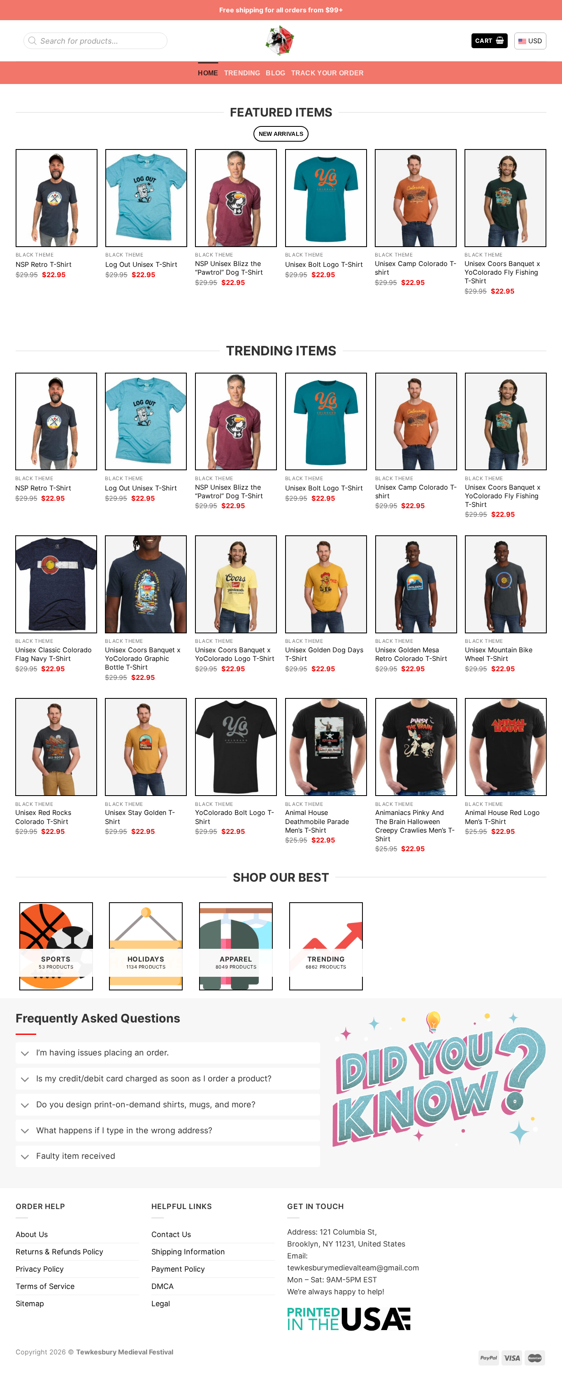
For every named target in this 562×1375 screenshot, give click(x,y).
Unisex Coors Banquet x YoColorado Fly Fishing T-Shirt (502, 272)
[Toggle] (25, 1054)
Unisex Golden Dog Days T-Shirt (324, 654)
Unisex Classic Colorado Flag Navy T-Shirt (53, 654)
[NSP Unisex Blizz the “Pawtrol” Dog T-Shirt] (236, 198)
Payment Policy (178, 1269)
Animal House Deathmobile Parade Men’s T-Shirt (317, 821)
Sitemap (30, 1303)
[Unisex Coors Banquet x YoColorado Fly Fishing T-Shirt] (505, 198)
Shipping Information (188, 1251)
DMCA (162, 1286)
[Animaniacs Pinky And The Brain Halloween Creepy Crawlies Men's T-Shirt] (416, 747)
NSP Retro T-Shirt (44, 264)
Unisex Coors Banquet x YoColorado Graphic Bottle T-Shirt (143, 658)
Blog (275, 73)
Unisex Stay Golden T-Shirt (140, 816)
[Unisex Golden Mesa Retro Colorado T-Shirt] (416, 584)
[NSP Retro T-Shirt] (56, 198)
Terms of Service (45, 1286)
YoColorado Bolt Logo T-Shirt (234, 816)
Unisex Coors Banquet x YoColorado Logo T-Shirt (234, 654)
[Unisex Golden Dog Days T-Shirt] (326, 584)
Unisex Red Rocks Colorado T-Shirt (43, 816)
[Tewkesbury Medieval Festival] (281, 40)
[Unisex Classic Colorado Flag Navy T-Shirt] (56, 584)
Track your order (327, 73)
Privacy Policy (40, 1269)
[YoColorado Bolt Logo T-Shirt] (236, 747)
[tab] (281, 134)
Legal (160, 1303)
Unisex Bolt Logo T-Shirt (324, 264)
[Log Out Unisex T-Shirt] (146, 198)
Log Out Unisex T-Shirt (141, 264)
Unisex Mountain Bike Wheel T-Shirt (498, 654)
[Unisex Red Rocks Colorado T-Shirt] (56, 747)
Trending (242, 73)
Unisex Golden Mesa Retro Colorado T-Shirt (411, 654)
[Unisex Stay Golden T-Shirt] (146, 747)
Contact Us (171, 1234)
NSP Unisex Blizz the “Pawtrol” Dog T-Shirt (229, 267)
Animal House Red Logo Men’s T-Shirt (502, 816)
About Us (32, 1234)
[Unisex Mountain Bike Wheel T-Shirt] (506, 584)
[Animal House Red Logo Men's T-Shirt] (506, 747)
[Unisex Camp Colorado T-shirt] (416, 198)
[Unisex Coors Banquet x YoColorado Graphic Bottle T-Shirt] (146, 584)
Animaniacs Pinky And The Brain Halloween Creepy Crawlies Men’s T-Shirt (415, 825)
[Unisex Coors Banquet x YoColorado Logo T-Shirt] (236, 584)
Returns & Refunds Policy (59, 1251)
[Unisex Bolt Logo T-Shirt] (326, 198)
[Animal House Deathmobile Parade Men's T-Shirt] (326, 747)
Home (208, 73)
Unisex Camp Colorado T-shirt (415, 267)
